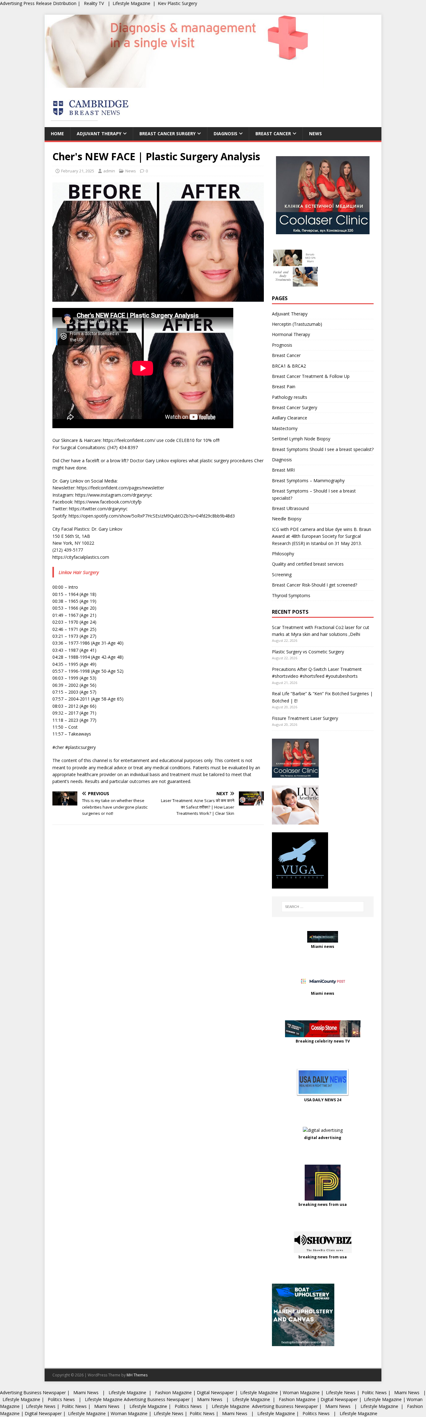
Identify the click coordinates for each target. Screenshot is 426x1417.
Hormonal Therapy (291, 334)
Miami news (322, 946)
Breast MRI (283, 470)
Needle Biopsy (286, 519)
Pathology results (289, 397)
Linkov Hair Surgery (79, 572)
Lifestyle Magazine (131, 3)
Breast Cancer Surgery (167, 133)
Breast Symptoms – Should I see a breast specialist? (314, 494)
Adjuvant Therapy (99, 133)
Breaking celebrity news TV (323, 1041)
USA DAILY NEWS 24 (322, 1099)
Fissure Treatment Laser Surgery (305, 718)
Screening (282, 574)
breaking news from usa (322, 1204)
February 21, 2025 (77, 171)
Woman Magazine (301, 1392)
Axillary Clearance (289, 418)
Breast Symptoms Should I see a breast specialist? (323, 449)
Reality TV (94, 3)
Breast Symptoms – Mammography (308, 480)
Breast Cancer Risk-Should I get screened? (314, 585)
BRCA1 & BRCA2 (289, 366)
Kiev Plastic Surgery (177, 3)
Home (57, 133)
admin (109, 171)
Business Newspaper (44, 1392)
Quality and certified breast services (308, 564)
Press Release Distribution (50, 3)
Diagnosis (225, 133)
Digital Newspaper (215, 1392)
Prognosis (282, 345)
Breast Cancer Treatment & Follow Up (311, 376)
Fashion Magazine (173, 1392)
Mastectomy (285, 428)
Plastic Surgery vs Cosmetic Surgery (308, 652)
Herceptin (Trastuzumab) (297, 324)
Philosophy (283, 554)
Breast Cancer (273, 133)
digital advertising (322, 1137)
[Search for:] (323, 906)
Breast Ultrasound (290, 508)
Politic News (374, 1392)
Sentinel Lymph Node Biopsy (301, 439)
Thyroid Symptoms (291, 595)
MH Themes (137, 1375)
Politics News (61, 1399)
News (315, 133)
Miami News (86, 1392)
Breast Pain (283, 386)
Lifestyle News (340, 1392)
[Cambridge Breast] (184, 84)
